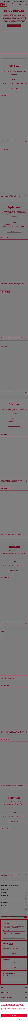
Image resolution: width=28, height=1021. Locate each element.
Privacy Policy (18, 1009)
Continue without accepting (14, 1019)
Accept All (14, 1015)
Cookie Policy (4, 1011)
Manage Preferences (5, 1009)
